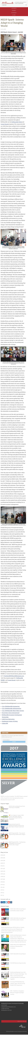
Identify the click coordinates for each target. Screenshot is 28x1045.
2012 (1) (2, 892)
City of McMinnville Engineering (11, 706)
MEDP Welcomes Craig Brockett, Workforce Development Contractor (18, 946)
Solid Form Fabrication (8, 719)
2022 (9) (2, 865)
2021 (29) (3, 868)
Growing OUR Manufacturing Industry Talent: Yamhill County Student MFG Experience (17, 983)
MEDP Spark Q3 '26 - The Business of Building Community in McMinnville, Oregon (17, 843)
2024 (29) (3, 860)
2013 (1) (2, 890)
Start (14, 10)
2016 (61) (3, 882)
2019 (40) (3, 874)
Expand (14, 12)
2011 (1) (2, 895)
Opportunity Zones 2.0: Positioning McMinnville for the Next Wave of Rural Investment (16, 825)
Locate (13, 8)
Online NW (5, 723)
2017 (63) (3, 879)
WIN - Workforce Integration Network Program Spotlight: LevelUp (17, 992)
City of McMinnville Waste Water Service (13, 710)
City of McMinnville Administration (11, 708)
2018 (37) (3, 876)
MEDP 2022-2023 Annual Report (18, 953)
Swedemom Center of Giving (10, 721)
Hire (14, 15)
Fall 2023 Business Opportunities (18, 963)
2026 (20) (3, 855)
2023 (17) (3, 863)
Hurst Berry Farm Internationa (10, 713)
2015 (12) (2, 884)
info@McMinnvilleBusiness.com (8, 1006)
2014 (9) (2, 887)
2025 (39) (3, 857)
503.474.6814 (4, 1005)
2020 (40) (3, 871)
